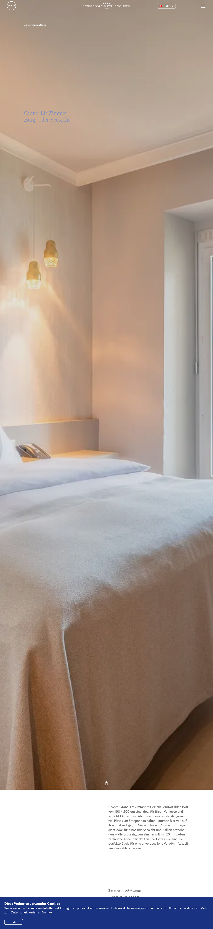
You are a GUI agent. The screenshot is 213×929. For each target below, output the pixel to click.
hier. (50, 912)
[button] (166, 6)
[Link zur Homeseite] (106, 6)
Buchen (11, 6)
